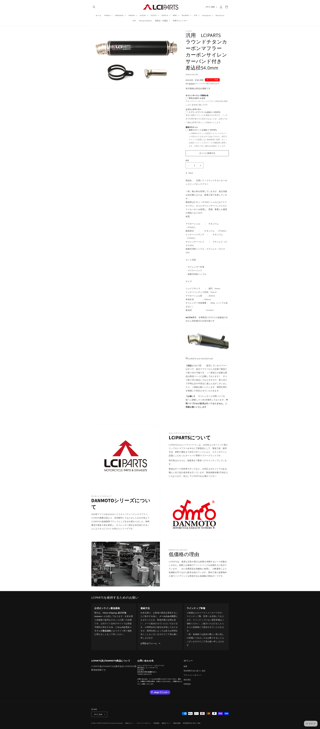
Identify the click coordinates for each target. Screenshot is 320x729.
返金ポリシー (129, 723)
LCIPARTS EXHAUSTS (103, 723)
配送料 (191, 84)
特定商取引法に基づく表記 (195, 671)
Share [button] (190, 173)
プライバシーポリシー (193, 675)
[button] (94, 7)
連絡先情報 (177, 723)
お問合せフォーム (148, 643)
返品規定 (187, 679)
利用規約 (187, 684)
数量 (187, 160)
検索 (185, 666)
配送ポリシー (166, 723)
